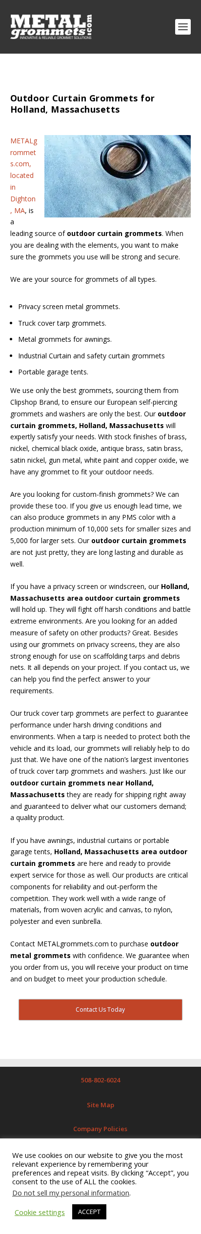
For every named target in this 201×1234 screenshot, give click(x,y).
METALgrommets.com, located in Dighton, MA (23, 175)
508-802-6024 (100, 1080)
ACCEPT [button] (89, 1211)
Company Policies (100, 1128)
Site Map (100, 1104)
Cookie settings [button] (40, 1212)
